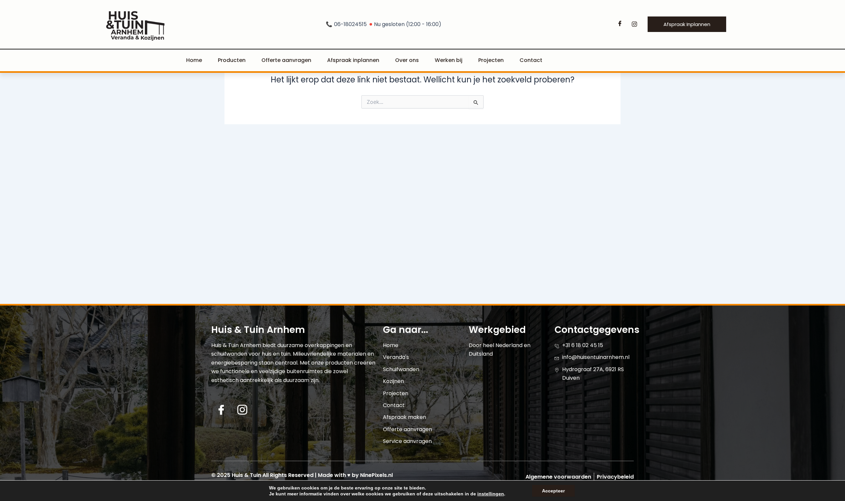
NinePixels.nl (376, 475)
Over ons (407, 60)
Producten (232, 60)
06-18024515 (383, 24)
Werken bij (448, 60)
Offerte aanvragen (286, 60)
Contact (531, 60)
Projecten (491, 60)
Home (194, 60)
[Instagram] (634, 24)
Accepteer (553, 490)
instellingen (490, 493)
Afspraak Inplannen (686, 24)
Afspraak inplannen (353, 60)
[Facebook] (620, 24)
